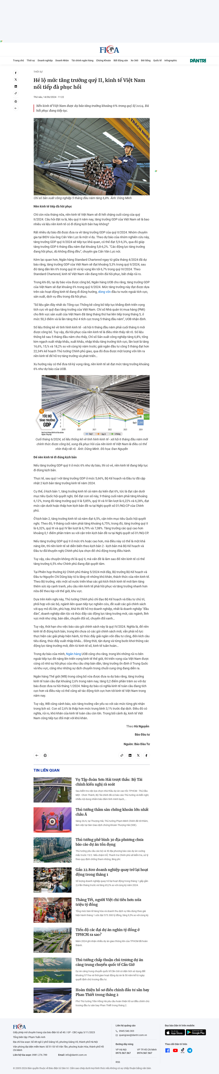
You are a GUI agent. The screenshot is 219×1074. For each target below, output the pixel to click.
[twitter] (15, 79)
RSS (118, 1062)
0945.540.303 (126, 1031)
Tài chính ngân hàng (82, 60)
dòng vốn (104, 292)
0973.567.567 (123, 1053)
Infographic (170, 60)
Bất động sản (121, 60)
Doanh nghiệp (45, 60)
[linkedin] (15, 86)
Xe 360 (134, 60)
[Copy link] (15, 93)
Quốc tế (157, 60)
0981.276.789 (39, 1055)
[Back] (15, 108)
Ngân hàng (73, 654)
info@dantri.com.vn (76, 1055)
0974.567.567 (144, 1053)
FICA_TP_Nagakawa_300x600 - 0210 (180, 72)
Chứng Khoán (103, 60)
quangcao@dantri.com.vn (133, 1035)
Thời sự (31, 60)
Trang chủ (18, 60)
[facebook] (15, 72)
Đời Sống (146, 60)
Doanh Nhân (62, 60)
